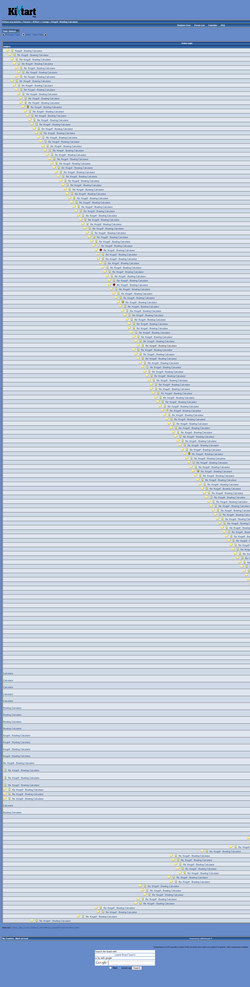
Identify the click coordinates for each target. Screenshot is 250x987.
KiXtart (36, 22)
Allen (21, 928)
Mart (77, 928)
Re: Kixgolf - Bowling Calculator (32, 55)
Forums (27, 22)
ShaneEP (55, 928)
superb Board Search (125, 954)
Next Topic (38, 34)
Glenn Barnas (45, 928)
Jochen (27, 928)
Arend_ (15, 928)
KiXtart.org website (11, 22)
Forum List (199, 25)
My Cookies (8, 938)
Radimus (34, 928)
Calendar (212, 25)
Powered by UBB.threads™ (200, 939)
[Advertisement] (117, 12)
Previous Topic (12, 34)
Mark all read (21, 938)
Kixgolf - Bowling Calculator (28, 51)
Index (28, 34)
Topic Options (9, 31)
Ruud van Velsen (67, 928)
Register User (184, 25)
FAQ (223, 25)
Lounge (45, 22)
